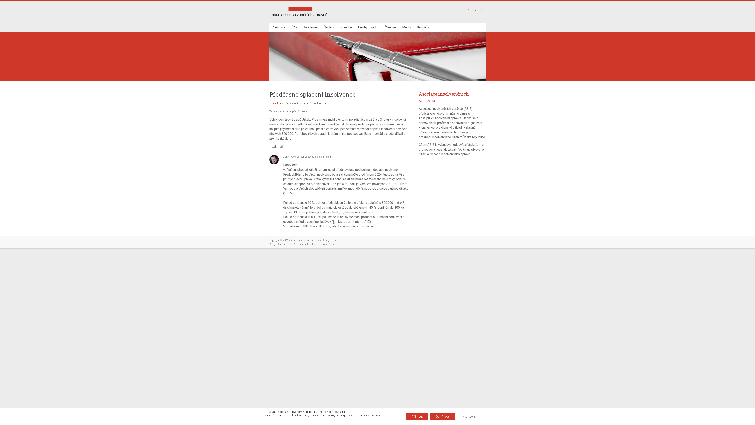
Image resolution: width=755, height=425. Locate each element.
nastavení (376, 415)
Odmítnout (442, 416)
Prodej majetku (368, 27)
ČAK (294, 27)
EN (474, 10)
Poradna (346, 27)
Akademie (311, 27)
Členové (390, 27)
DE (482, 10)
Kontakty (423, 27)
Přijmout (417, 416)
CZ (467, 10)
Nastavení (468, 416)
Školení (329, 27)
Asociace (279, 27)
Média (406, 27)
